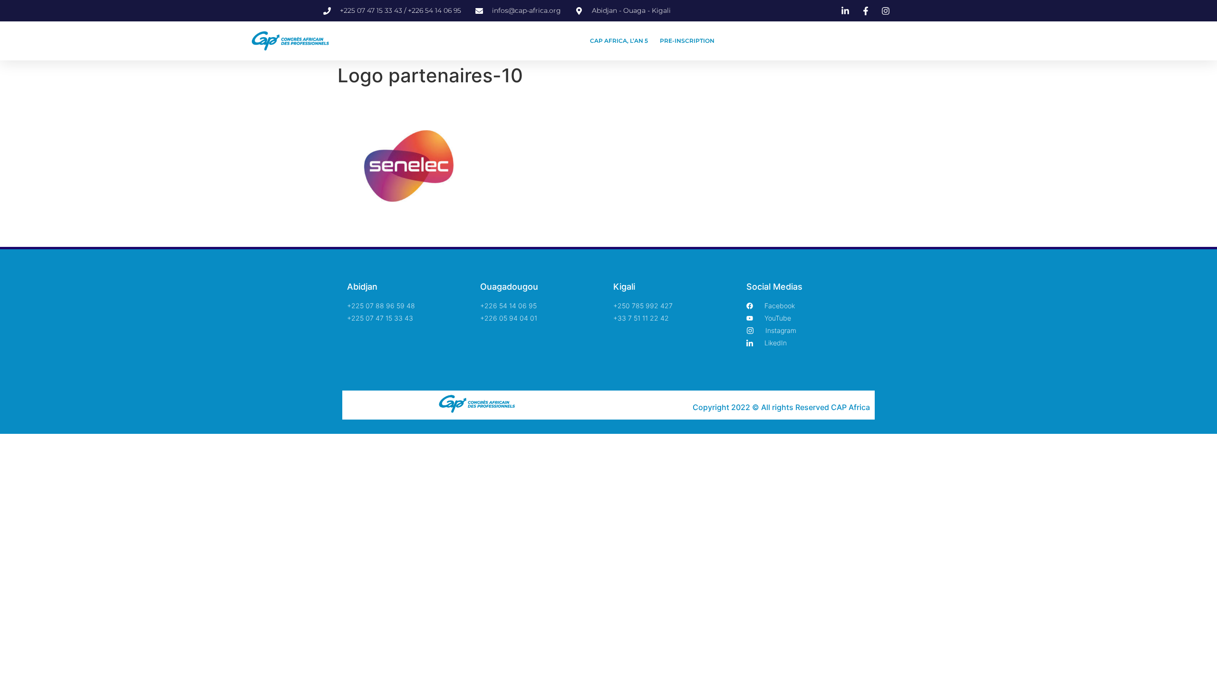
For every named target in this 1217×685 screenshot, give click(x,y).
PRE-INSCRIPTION (687, 40)
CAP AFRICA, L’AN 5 (619, 40)
